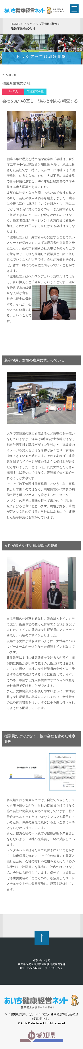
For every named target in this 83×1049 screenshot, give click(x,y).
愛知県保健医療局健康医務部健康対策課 (42, 964)
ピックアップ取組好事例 (40, 24)
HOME (15, 24)
